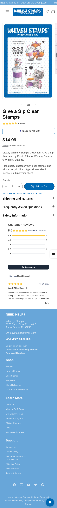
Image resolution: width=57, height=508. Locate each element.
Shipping (5, 145)
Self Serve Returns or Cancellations (16, 458)
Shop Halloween (13, 385)
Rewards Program (14, 418)
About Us (10, 404)
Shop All (9, 366)
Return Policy (12, 451)
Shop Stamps (12, 376)
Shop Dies (10, 380)
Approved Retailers (15, 353)
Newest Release (13, 371)
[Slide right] (35, 105)
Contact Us (11, 447)
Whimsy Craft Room (15, 409)
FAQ (8, 427)
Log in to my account (16, 346)
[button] (7, 11)
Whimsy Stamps (22, 497)
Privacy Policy (12, 468)
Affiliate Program (13, 423)
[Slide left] (22, 105)
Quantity (6, 180)
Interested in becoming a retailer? (22, 349)
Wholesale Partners (15, 432)
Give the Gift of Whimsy (17, 389)
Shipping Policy (13, 464)
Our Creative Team (14, 414)
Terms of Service (13, 473)
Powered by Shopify (14, 500)
